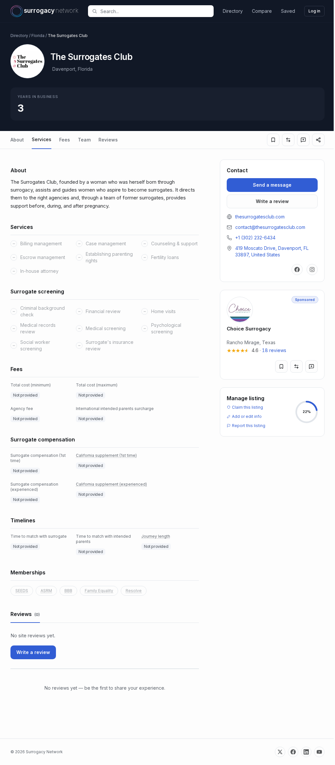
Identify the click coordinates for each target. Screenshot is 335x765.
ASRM (46, 590)
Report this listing (248, 425)
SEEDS (21, 590)
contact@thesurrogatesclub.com (270, 227)
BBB (68, 590)
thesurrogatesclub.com (260, 216)
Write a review (33, 652)
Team (84, 139)
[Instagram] (312, 269)
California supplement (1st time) (106, 455)
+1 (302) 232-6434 (255, 237)
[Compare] (288, 140)
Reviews (108, 139)
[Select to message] (303, 140)
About (17, 139)
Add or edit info (247, 416)
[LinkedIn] (306, 752)
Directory (233, 11)
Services (41, 139)
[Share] (318, 140)
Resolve (134, 590)
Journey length (155, 536)
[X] (280, 752)
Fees (64, 139)
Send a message (272, 185)
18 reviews (274, 350)
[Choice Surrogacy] (272, 334)
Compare (262, 11)
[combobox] (154, 11)
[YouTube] (319, 752)
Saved (288, 11)
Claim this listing (247, 407)
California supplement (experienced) (111, 484)
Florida (37, 35)
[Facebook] (297, 269)
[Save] (273, 140)
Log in (314, 11)
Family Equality (99, 590)
